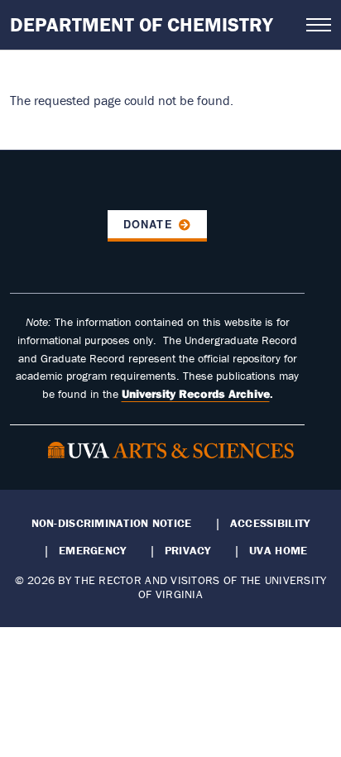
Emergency (92, 550)
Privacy (188, 550)
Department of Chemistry (141, 24)
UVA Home (278, 550)
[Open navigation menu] (318, 24)
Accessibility (270, 522)
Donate (147, 224)
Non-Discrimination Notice (111, 522)
